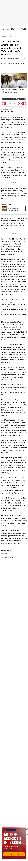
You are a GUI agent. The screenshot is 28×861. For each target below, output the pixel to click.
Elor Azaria (4, 553)
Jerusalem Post (4, 36)
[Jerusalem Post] (15, 29)
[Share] (2, 70)
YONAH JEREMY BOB (7, 109)
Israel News (12, 36)
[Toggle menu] (3, 29)
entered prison (11, 218)
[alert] (14, 843)
